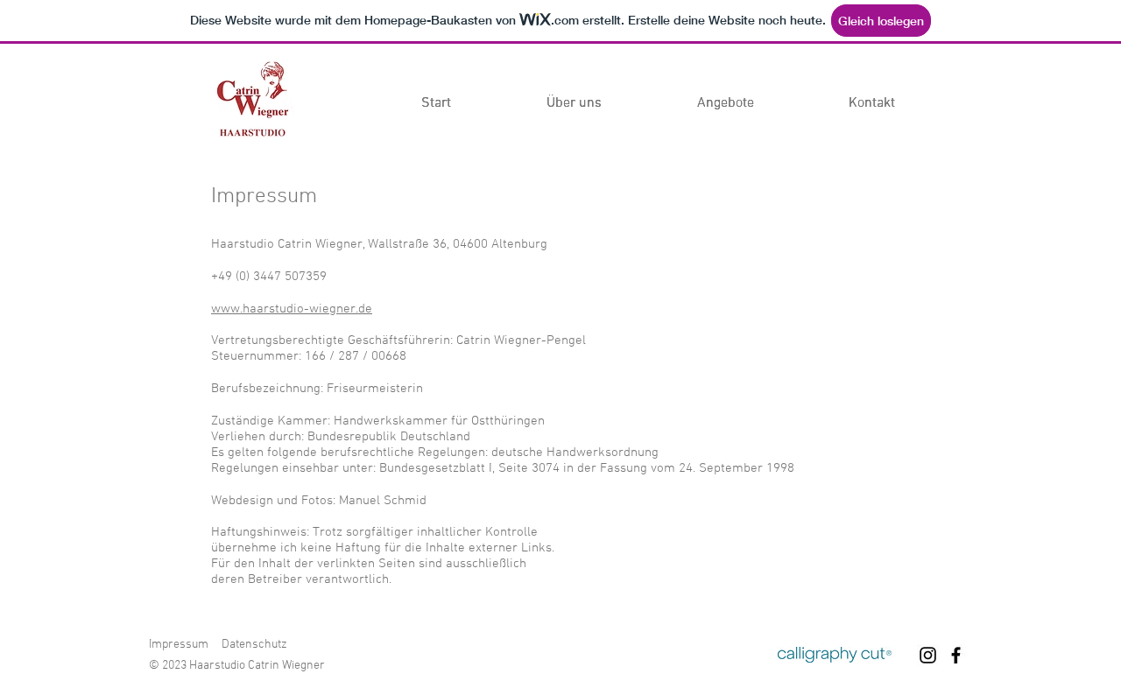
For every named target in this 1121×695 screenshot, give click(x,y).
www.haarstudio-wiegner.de (291, 309)
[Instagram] (928, 655)
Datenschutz (254, 644)
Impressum (178, 644)
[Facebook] (956, 655)
